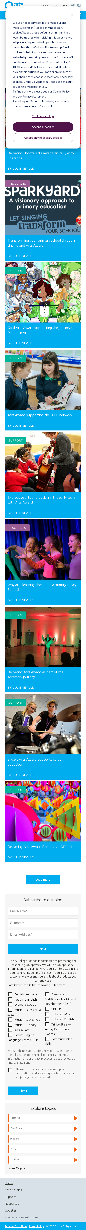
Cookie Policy (61, 91)
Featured (15, 1117)
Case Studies (16, 1128)
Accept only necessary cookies (43, 137)
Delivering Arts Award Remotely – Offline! (40, 846)
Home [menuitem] (9, 1183)
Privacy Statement (34, 96)
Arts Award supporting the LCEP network (40, 415)
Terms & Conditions (16, 1226)
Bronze (14, 1149)
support (15, 271)
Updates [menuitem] (11, 1210)
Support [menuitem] (10, 1196)
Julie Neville (23, 168)
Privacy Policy (36, 1226)
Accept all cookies (43, 126)
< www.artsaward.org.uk (55, 5)
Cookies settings (43, 116)
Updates (14, 1159)
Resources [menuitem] (12, 1203)
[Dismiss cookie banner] (72, 15)
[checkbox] (43, 1019)
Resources (17, 183)
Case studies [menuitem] (13, 1190)
